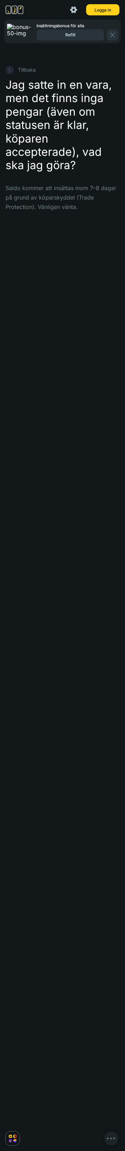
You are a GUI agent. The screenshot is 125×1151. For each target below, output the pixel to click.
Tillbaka (27, 70)
